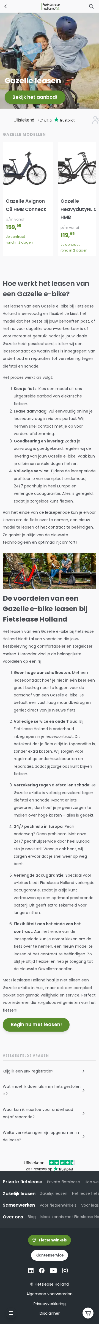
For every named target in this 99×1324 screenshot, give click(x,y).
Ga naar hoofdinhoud (26, 9)
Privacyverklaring (50, 1303)
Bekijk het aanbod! (34, 97)
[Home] (6, 6)
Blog (32, 1216)
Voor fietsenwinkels (58, 1205)
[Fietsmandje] (88, 1313)
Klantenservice (49, 1255)
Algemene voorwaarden (49, 1294)
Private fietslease (63, 1182)
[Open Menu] (11, 1313)
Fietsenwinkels (53, 1240)
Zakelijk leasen (53, 1193)
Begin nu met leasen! (36, 1024)
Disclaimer (50, 1313)
